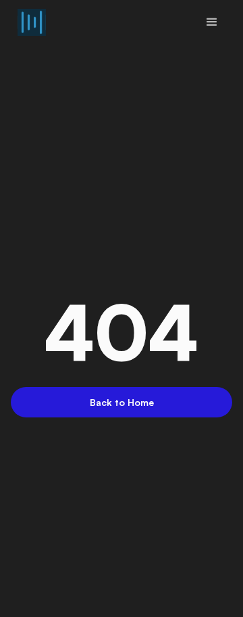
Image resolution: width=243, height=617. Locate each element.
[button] (212, 22)
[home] (28, 22)
